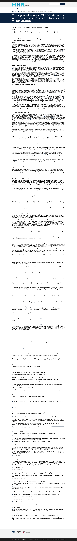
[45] (12, 499)
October (19, 11)
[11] (26, 82)
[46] (34, 302)
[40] (18, 161)
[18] (54, 100)
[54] (19, 326)
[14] (60, 95)
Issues (26, 9)
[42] (62, 272)
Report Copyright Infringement (56, 539)
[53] (20, 325)
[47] (26, 307)
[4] (12, 68)
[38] (12, 483)
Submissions (21, 9)
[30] (15, 131)
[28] (60, 124)
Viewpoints (37, 9)
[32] (25, 133)
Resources (55, 9)
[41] (56, 266)
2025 (15, 11)
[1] (22, 45)
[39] (15, 160)
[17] (60, 99)
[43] (12, 496)
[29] (57, 129)
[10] (45, 76)
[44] (15, 285)
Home (13, 11)
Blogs (33, 9)
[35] (48, 139)
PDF (21, 25)
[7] (49, 73)
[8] (12, 409)
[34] (48, 137)
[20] (34, 115)
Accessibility (43, 539)
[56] (23, 348)
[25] (26, 120)
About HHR (15, 9)
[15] (63, 97)
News (30, 9)
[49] (12, 507)
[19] (35, 108)
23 (21, 11)
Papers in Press (43, 9)
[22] (52, 117)
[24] (30, 119)
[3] (62, 50)
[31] (22, 132)
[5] (51, 68)
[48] (49, 308)
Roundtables (50, 9)
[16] (50, 98)
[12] (28, 88)
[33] (12, 472)
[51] (18, 320)
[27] (18, 124)
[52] (41, 324)
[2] (16, 47)
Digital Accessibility (48, 539)
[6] (58, 72)
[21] (44, 116)
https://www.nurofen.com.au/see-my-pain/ (19, 417)
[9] (55, 75)
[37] (44, 153)
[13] (62, 91)
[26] (40, 123)
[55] (15, 327)
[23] (30, 118)
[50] (41, 318)
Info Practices (63, 539)
